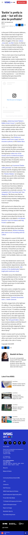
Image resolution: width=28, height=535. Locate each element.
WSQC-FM (5, 464)
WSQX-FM (10, 463)
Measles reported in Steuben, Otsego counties (17, 408)
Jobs (4, 481)
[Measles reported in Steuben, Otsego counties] (7, 407)
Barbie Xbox (21, 141)
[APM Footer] (13, 524)
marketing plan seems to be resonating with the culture (13, 232)
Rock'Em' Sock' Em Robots (10, 220)
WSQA (22, 463)
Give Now (22, 2)
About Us (5, 467)
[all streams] (26, 533)
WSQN (9, 464)
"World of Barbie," (9, 174)
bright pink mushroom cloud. (10, 271)
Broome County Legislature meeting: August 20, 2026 (18, 396)
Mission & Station (7, 471)
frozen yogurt (14, 139)
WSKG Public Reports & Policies (10, 491)
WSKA (17, 464)
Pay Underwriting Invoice (9, 514)
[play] (2, 533)
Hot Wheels (21, 218)
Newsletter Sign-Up (8, 511)
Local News (15, 381)
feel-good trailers (13, 320)
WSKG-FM (5, 463)
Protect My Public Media (9, 498)
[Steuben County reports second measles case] (7, 384)
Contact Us (5, 484)
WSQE (19, 463)
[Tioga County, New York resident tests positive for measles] (7, 419)
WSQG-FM (15, 463)
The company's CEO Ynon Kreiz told (14, 192)
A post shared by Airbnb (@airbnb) (14, 116)
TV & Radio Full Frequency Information (12, 501)
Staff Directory (6, 488)
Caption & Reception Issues (9, 504)
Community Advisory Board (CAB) (11, 477)
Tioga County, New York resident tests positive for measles (18, 420)
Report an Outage (7, 508)
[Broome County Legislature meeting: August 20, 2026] (7, 395)
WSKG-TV (13, 464)
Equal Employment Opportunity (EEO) (12, 494)
